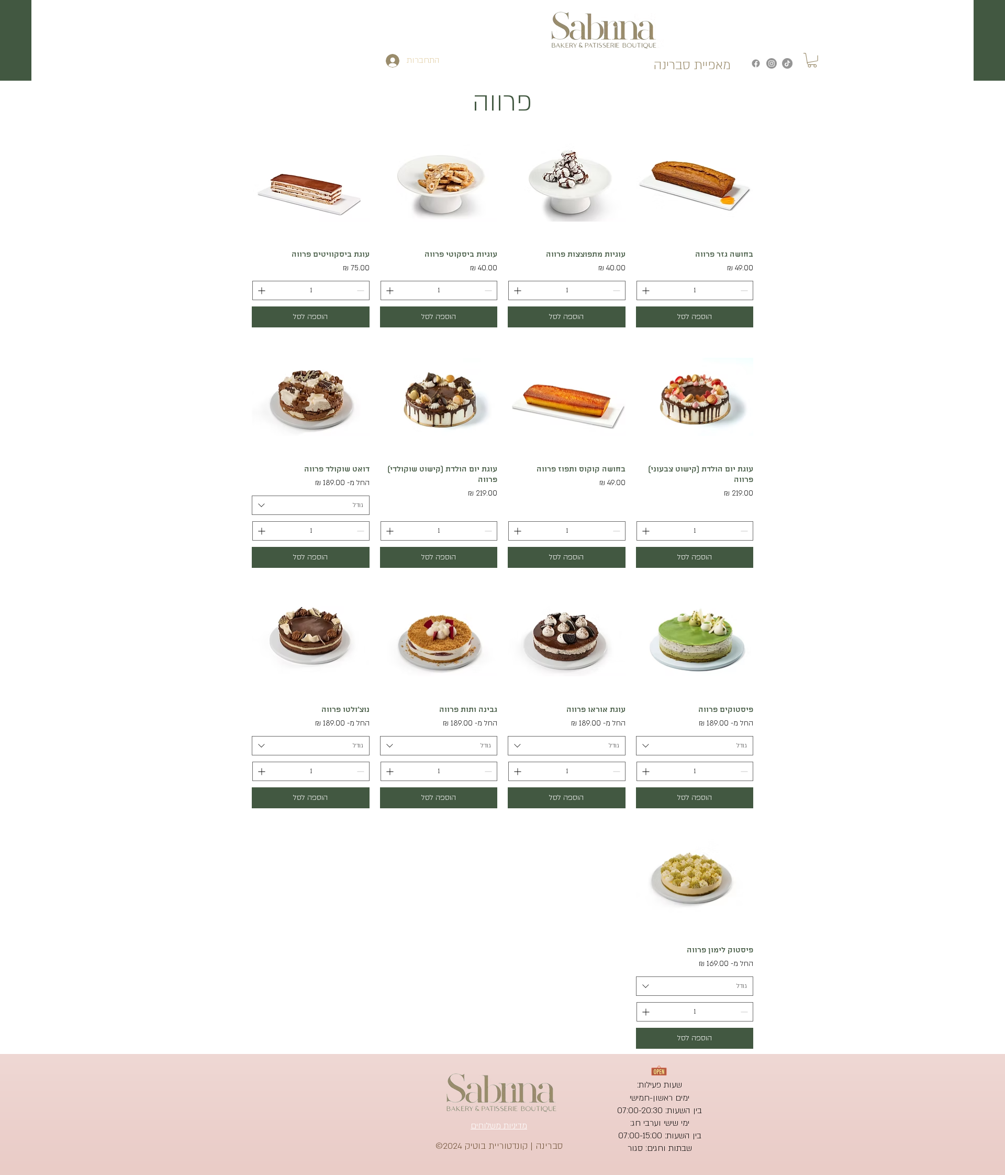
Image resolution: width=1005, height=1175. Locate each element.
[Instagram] (771, 63)
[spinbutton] (695, 290)
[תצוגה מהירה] (695, 182)
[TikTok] (787, 63)
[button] (812, 60)
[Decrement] (745, 290)
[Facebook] (756, 63)
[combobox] (311, 505)
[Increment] (644, 290)
